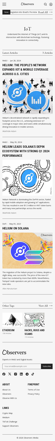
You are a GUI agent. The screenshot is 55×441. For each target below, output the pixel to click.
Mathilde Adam (9, 131)
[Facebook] (3, 374)
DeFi (4, 224)
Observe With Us (9, 398)
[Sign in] (51, 4)
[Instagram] (15, 374)
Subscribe (47, 366)
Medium (5, 417)
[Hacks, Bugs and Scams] (34, 320)
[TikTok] (33, 374)
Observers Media (31, 438)
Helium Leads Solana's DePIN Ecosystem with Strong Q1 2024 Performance (26, 151)
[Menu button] (4, 4)
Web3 (4, 61)
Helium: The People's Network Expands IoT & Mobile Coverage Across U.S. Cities (25, 69)
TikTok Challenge (9, 422)
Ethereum (8, 330)
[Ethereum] (12, 320)
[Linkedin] (21, 374)
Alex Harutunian (9, 288)
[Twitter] (9, 374)
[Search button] (45, 4)
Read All (43, 12)
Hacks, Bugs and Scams (35, 332)
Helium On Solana (15, 228)
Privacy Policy (34, 394)
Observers (6, 394)
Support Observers (10, 426)
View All (43, 305)
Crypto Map (7, 413)
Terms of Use (34, 390)
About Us (6, 390)
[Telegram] (27, 374)
